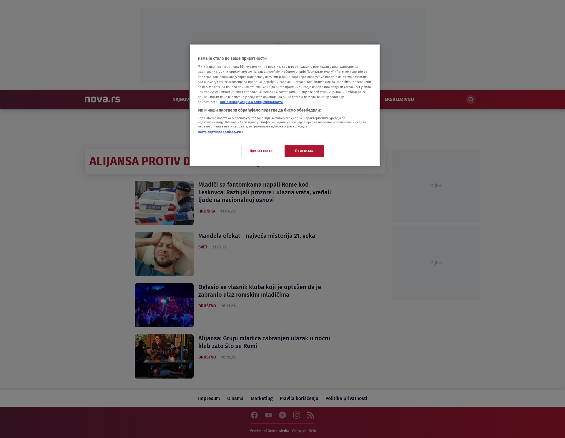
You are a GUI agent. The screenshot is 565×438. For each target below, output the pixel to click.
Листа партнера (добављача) (220, 132)
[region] (284, 105)
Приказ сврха (261, 151)
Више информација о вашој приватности (251, 102)
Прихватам (304, 151)
